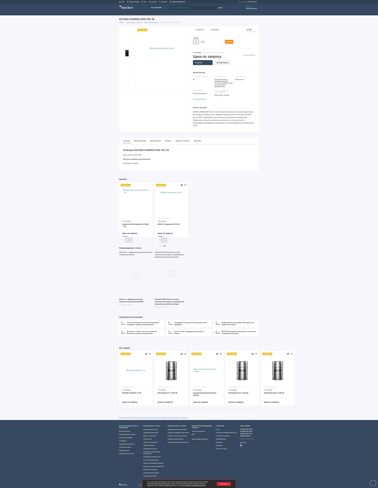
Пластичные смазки (209, 13)
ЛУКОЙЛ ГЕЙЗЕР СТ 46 (131, 393)
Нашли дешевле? (249, 55)
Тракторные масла (125, 447)
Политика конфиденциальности (226, 432)
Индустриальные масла (190, 13)
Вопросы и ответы (183, 141)
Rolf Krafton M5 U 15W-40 (274, 393)
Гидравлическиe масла (150, 432)
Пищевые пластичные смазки (177, 436)
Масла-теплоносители (150, 442)
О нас (123, 1)
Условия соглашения (223, 436)
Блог (145, 1)
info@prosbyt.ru (245, 436)
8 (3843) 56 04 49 (246, 431)
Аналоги (229, 41)
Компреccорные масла (126, 453)
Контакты (154, 1)
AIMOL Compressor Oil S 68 (168, 224)
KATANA (249, 29)
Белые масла (147, 439)
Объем (196, 38)
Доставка (164, 1)
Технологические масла (151, 460)
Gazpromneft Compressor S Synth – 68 (135, 225)
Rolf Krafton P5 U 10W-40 (238, 393)
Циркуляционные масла (151, 473)
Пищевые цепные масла (175, 439)
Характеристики (140, 141)
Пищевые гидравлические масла (178, 432)
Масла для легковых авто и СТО (130, 13)
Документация (155, 141)
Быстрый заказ (222, 63)
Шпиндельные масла (150, 448)
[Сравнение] (232, 7)
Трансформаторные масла (152, 457)
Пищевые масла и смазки (227, 13)
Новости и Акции (134, 1)
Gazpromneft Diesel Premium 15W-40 (204, 394)
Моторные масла (124, 431)
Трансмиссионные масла (127, 434)
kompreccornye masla (152, 418)
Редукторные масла (125, 437)
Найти (220, 7)
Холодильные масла (150, 476)
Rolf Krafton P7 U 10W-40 (167, 393)
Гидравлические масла (126, 444)
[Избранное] (238, 7)
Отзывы (168, 141)
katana (141, 418)
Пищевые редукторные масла (177, 429)
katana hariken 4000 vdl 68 (128, 418)
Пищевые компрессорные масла (178, 442)
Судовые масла (124, 450)
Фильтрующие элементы (248, 13)
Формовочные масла (150, 469)
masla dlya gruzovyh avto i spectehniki (173, 418)
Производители (264, 13)
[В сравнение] (146, 185)
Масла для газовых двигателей (153, 466)
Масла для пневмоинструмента (153, 463)
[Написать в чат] (373, 483)
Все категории (156, 7)
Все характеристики (199, 99)
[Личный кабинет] (227, 7)
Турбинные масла (149, 445)
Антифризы (123, 441)
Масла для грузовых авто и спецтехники (159, 13)
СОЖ (178, 13)
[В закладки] (150, 185)
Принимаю (224, 484)
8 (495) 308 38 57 (247, 1)
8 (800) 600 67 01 (246, 434)
